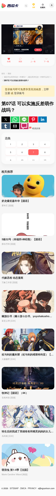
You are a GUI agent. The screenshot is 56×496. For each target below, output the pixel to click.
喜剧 (9, 73)
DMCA (23, 488)
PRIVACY (32, 488)
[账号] (52, 5)
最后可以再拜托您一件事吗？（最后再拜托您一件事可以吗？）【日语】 (27, 77)
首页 (3, 73)
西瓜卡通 (9, 5)
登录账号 (19, 93)
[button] (26, 6)
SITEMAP (14, 488)
